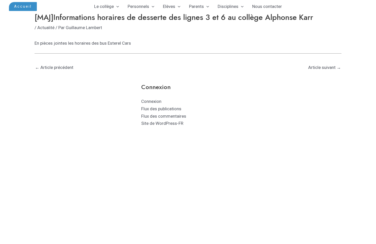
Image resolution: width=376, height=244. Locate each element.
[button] (23, 6)
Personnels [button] (138, 6)
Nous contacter (267, 6)
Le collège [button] (104, 6)
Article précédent (54, 67)
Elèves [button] (169, 6)
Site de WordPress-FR (162, 123)
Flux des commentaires (163, 116)
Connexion (151, 101)
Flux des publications (161, 108)
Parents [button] (196, 6)
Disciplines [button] (228, 6)
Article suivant (324, 67)
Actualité (45, 27)
